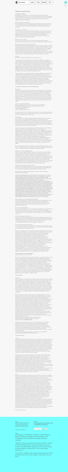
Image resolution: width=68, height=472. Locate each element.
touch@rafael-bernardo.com (43, 423)
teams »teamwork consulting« (21, 423)
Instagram (47, 429)
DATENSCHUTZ (23, 429)
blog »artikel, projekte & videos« (21, 426)
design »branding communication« (22, 422)
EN (65, 5)
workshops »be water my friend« (21, 425)
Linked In (44, 429)
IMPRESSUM (17, 429)
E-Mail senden (38, 428)
